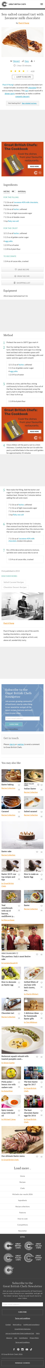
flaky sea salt (13, 221)
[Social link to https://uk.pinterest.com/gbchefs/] (18, 1349)
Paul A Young (23, 23)
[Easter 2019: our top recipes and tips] (11, 865)
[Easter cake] (23, 835)
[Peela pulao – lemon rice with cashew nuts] (11, 1073)
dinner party (10, 93)
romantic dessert (22, 96)
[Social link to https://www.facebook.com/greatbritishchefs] (14, 1349)
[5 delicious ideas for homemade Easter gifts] (34, 1004)
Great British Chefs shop (22, 1329)
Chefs (22, 1188)
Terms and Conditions (22, 1342)
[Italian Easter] (34, 775)
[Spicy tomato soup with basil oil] (11, 1101)
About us (9, 1338)
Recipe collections (23, 1206)
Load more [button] (21, 1168)
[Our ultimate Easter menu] (23, 1140)
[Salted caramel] (34, 802)
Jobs (15, 1338)
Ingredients (22, 1200)
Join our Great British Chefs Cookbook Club (20, 1333)
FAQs (38, 1333)
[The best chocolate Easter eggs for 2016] (34, 1101)
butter (16, 209)
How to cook (23, 1219)
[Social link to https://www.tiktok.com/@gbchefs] (31, 1349)
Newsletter (22, 1231)
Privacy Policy (34, 1338)
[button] (41, 4)
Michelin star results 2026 (22, 1194)
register (20, 744)
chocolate (32, 87)
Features (22, 1212)
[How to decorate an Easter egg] (11, 973)
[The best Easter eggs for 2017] (34, 1073)
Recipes (23, 1182)
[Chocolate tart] (11, 1004)
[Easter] (34, 896)
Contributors (23, 1338)
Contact (8, 1324)
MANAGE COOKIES (22, 1363)
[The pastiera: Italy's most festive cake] (23, 937)
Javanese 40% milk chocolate (26, 202)
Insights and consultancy (31, 1324)
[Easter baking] (11, 775)
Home (22, 1176)
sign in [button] (12, 744)
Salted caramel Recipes (14, 582)
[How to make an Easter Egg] (34, 865)
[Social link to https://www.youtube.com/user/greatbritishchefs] (27, 1349)
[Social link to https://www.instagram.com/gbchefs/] (22, 1349)
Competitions (22, 1225)
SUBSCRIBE (13, 724)
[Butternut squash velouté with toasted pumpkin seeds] (23, 1040)
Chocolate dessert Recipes (15, 587)
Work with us (17, 1324)
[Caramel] (11, 802)
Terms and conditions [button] (11, 729)
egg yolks (9, 241)
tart (26, 90)
